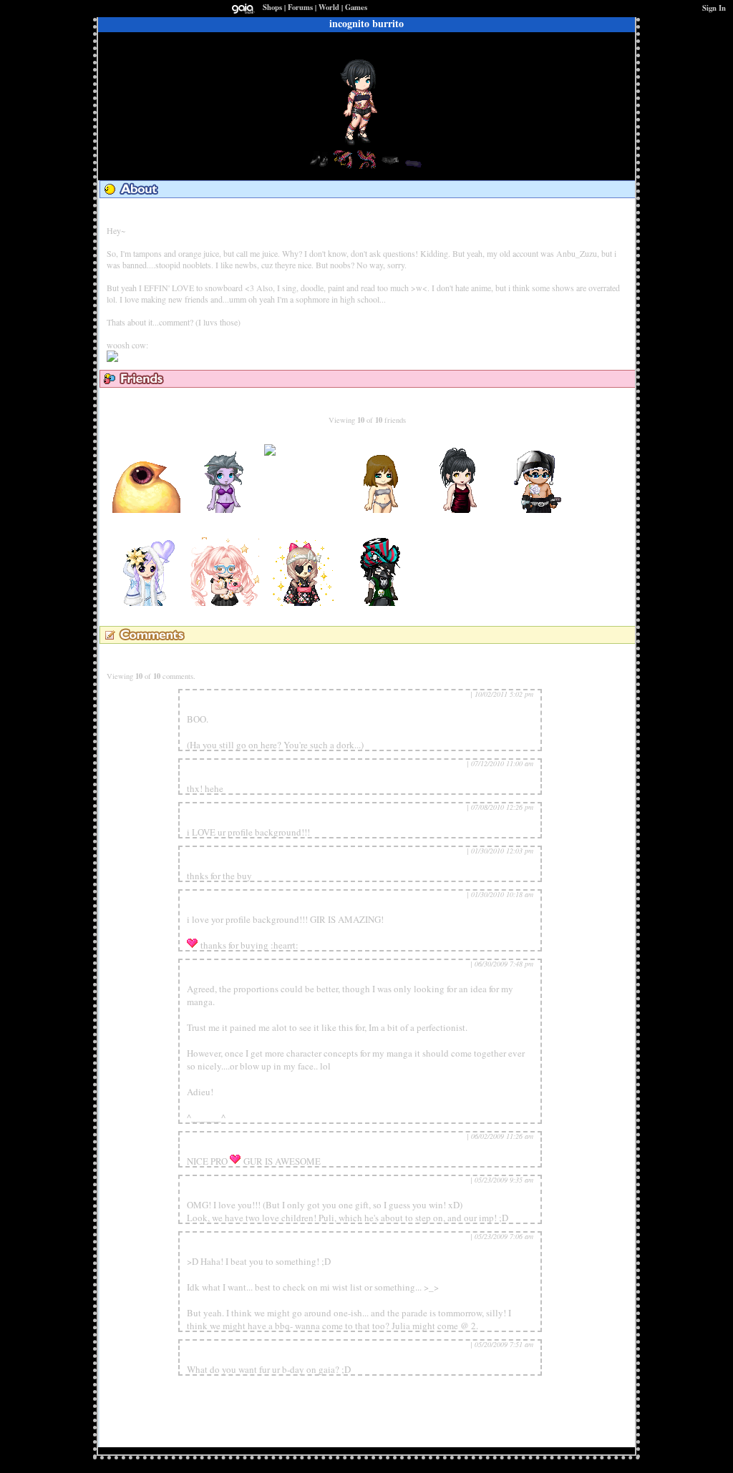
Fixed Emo (146, 438)
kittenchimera (146, 531)
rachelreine (206, 707)
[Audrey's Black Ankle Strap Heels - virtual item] (319, 167)
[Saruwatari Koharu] (224, 510)
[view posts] (153, 211)
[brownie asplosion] (461, 510)
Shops (272, 7)
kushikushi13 (208, 776)
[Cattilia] (224, 603)
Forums (300, 7)
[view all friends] (364, 401)
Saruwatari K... (225, 438)
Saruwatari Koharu (219, 1192)
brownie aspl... (461, 438)
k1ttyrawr (203, 863)
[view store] (276, 211)
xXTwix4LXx (539, 438)
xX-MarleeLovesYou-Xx (226, 907)
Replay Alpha (209, 976)
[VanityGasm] (303, 462)
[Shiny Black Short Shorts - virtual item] (390, 167)
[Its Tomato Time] (382, 603)
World (329, 7)
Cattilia (225, 531)
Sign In (714, 8)
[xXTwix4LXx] (539, 510)
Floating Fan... (383, 438)
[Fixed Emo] (146, 510)
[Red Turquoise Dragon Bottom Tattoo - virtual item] (366, 167)
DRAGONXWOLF (218, 1149)
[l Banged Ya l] (303, 603)
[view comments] (162, 657)
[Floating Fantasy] (382, 510)
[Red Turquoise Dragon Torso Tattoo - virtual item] (343, 167)
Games (356, 7)
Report (458, 694)
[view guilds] (215, 211)
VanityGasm (303, 438)
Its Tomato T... (383, 531)
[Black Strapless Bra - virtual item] (413, 167)
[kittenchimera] (146, 603)
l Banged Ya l (304, 531)
